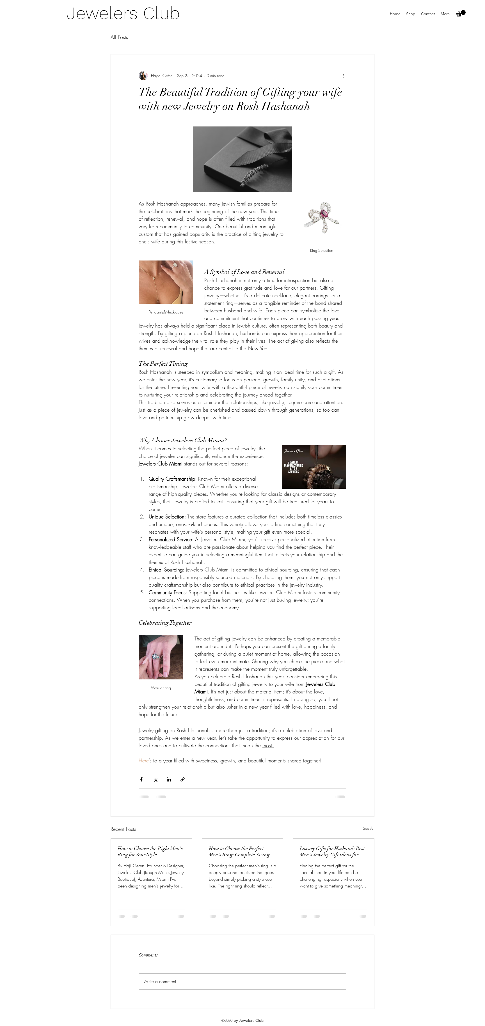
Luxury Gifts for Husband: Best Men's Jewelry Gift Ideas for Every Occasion (332, 851)
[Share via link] (182, 779)
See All (368, 828)
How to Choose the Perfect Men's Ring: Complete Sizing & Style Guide (242, 851)
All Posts (119, 37)
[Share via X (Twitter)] (155, 779)
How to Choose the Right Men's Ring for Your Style (150, 851)
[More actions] (343, 75)
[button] (461, 13)
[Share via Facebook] (141, 779)
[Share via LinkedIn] (168, 779)
